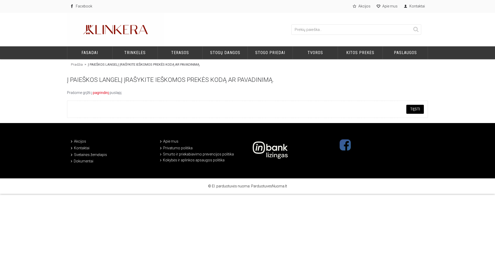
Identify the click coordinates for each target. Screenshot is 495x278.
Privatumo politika (178, 148)
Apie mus (170, 141)
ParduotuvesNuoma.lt (269, 186)
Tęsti (415, 109)
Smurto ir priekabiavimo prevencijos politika (198, 154)
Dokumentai (83, 161)
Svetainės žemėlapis (90, 155)
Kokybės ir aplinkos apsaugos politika (194, 160)
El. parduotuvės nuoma (231, 186)
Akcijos (80, 141)
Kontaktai (81, 148)
